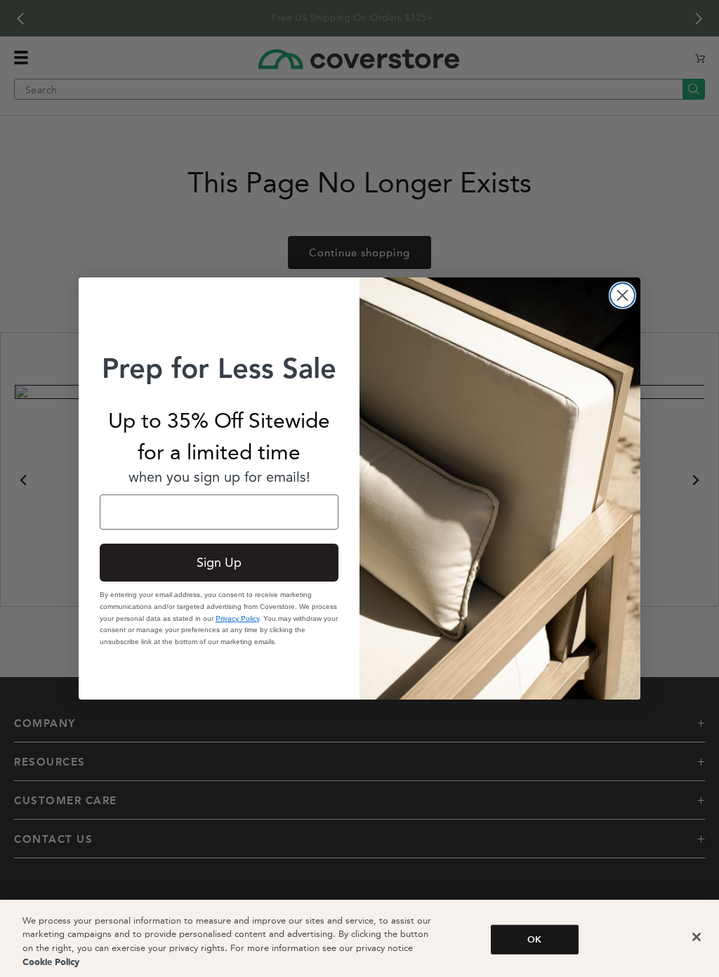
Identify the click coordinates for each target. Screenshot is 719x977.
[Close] (696, 937)
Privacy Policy (237, 618)
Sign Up (219, 562)
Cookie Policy (50, 962)
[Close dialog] (622, 295)
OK (534, 939)
